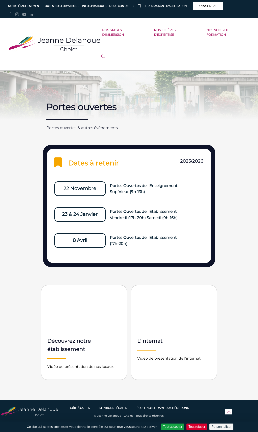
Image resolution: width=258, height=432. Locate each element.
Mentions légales (113, 407)
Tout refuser (196, 426)
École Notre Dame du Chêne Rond (163, 407)
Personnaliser (221, 426)
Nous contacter (121, 5)
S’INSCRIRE (208, 6)
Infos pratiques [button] (94, 5)
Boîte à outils (79, 407)
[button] (103, 56)
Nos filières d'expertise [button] (165, 32)
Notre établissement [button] (24, 5)
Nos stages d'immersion (113, 32)
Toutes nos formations (61, 5)
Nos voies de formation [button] (217, 32)
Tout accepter (172, 426)
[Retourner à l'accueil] (54, 44)
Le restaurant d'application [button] (165, 5)
